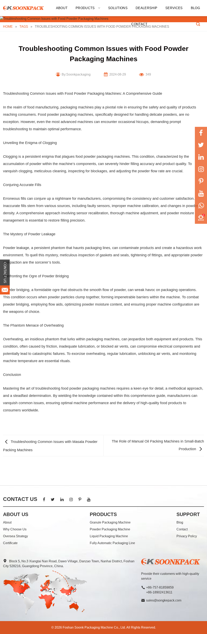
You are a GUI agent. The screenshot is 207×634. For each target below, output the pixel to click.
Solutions (118, 8)
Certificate (10, 543)
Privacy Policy (186, 536)
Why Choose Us (14, 529)
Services (174, 8)
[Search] (198, 24)
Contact (139, 24)
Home (8, 26)
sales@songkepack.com (163, 600)
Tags (23, 26)
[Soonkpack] (23, 8)
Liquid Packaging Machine (109, 536)
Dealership (146, 8)
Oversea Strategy (15, 536)
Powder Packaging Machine (110, 529)
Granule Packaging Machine (110, 522)
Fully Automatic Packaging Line (112, 543)
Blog (195, 8)
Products (85, 8)
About (62, 8)
